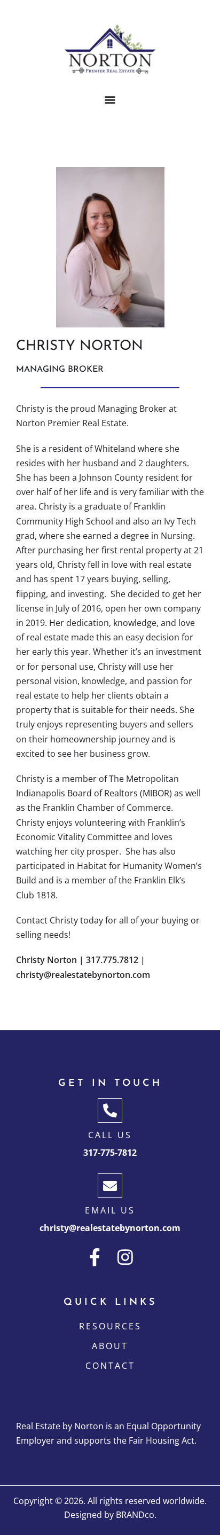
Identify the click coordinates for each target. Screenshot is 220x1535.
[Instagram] (125, 1257)
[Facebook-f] (95, 1257)
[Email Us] (110, 1185)
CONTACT (110, 1365)
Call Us (110, 1135)
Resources (110, 1326)
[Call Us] (110, 1110)
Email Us (110, 1210)
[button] (110, 99)
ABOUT (110, 1346)
